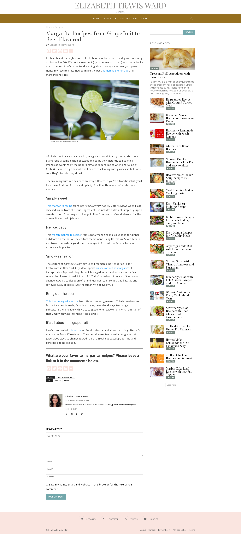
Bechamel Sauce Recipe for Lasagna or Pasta (180, 118)
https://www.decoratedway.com (77, 400)
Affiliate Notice (179, 530)
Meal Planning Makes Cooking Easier (179, 191)
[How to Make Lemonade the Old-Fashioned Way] (157, 343)
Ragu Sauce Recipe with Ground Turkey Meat (179, 102)
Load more (171, 385)
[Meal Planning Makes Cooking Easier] (157, 193)
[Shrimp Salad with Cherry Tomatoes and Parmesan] (157, 265)
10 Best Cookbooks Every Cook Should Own (178, 295)
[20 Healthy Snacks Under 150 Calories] (157, 329)
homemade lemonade (115, 70)
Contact (152, 530)
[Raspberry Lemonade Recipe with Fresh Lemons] (157, 134)
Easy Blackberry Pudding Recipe (176, 205)
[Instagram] (72, 415)
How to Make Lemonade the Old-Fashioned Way (178, 343)
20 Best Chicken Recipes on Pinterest (179, 356)
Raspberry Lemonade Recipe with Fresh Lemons (179, 133)
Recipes (154, 68)
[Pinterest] (77, 415)
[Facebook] (67, 415)
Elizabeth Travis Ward (62, 44)
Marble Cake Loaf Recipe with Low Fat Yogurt (179, 371)
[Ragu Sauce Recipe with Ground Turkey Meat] (157, 103)
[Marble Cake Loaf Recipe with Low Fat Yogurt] (157, 372)
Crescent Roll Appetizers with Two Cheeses (170, 75)
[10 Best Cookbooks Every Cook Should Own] (157, 295)
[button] (191, 18)
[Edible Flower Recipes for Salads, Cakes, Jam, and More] (157, 220)
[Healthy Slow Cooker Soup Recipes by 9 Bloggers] (157, 178)
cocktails (58, 380)
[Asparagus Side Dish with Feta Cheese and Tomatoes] (157, 249)
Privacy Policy (164, 530)
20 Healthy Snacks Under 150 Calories (178, 328)
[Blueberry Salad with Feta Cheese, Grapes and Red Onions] (157, 280)
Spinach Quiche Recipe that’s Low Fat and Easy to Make (179, 162)
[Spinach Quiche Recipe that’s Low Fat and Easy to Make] (157, 162)
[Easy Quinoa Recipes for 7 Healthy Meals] (157, 236)
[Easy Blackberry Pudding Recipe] (157, 207)
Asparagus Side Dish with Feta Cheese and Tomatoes (179, 249)
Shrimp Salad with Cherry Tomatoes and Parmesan (180, 264)
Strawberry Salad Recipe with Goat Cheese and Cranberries (177, 312)
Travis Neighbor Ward (64, 377)
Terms (192, 530)
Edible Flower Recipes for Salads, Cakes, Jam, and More (180, 220)
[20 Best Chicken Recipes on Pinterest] (157, 358)
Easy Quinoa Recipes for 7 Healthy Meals (179, 234)
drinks (66, 380)
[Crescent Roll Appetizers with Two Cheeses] (172, 59)
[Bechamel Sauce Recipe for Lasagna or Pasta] (157, 118)
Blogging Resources (126, 18)
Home (96, 18)
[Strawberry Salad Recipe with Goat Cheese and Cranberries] (157, 311)
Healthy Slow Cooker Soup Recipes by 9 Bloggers (179, 178)
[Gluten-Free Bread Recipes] (157, 149)
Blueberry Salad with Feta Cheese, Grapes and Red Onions (179, 280)
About (144, 18)
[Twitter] (82, 415)
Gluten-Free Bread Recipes (178, 147)
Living (106, 18)
